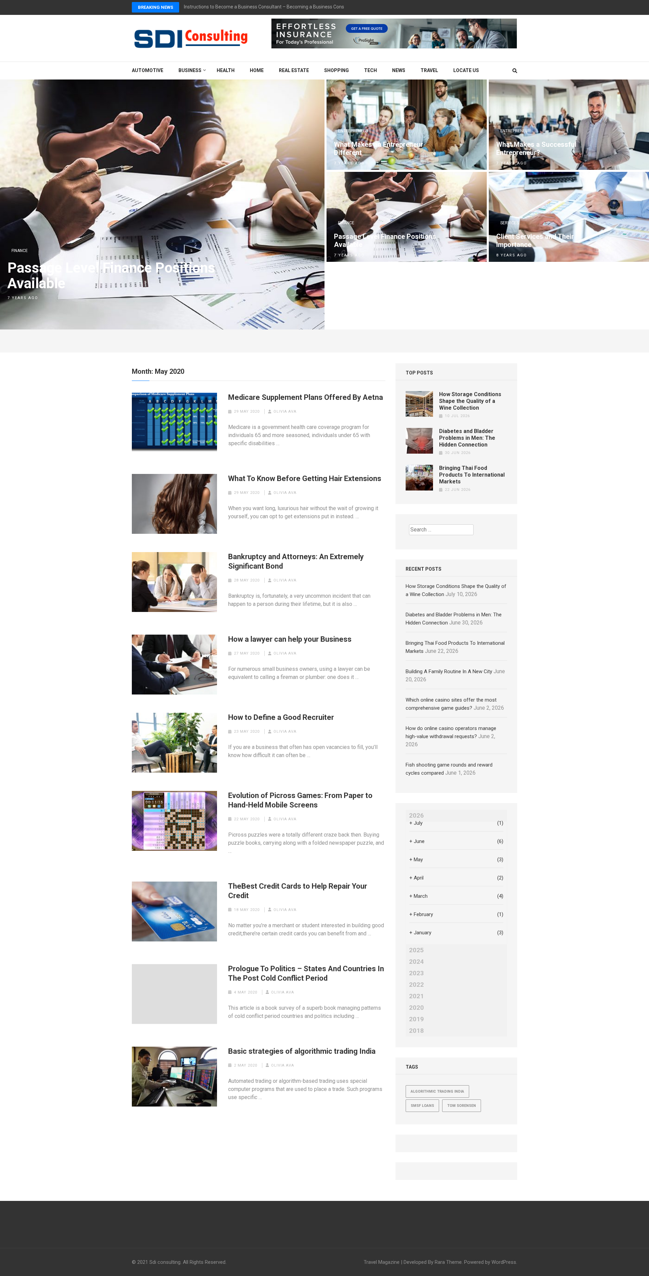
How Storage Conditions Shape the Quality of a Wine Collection (470, 401)
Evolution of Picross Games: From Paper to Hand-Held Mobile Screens (300, 800)
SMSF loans (422, 1105)
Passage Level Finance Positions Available (111, 275)
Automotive (147, 70)
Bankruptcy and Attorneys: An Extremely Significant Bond (296, 561)
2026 (416, 815)
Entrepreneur (353, 131)
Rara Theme (448, 1262)
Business (189, 70)
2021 (416, 996)
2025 (416, 950)
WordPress (503, 1262)
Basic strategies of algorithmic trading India (302, 1051)
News (398, 70)
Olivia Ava (284, 411)
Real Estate (294, 70)
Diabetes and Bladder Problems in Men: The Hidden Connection (467, 438)
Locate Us (466, 70)
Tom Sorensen (461, 1105)
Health (226, 70)
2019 (416, 1019)
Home (257, 70)
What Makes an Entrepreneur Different (378, 148)
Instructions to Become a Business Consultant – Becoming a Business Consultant (270, 6)
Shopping (336, 70)
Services (509, 223)
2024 (416, 961)
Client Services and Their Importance (535, 240)
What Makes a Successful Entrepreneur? (536, 148)
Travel (429, 70)
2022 (416, 984)
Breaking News (155, 7)
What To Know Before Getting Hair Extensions (304, 478)
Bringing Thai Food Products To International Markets (472, 475)
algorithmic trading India (437, 1091)
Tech (370, 70)
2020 (416, 1007)
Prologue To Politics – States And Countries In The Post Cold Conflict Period (306, 973)
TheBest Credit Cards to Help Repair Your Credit (297, 891)
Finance (19, 250)
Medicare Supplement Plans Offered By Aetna (305, 397)
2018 (416, 1030)
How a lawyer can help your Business (290, 639)
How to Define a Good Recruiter (281, 717)
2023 (416, 973)
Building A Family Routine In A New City (449, 671)
